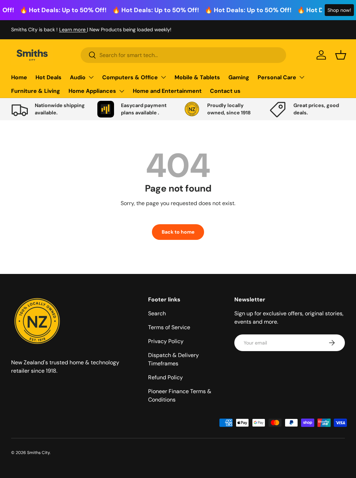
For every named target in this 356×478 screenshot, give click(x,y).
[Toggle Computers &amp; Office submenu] (163, 77)
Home (19, 77)
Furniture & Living (35, 91)
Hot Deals (48, 77)
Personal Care (277, 77)
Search (157, 313)
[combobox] (183, 55)
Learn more (73, 29)
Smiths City (38, 452)
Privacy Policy (166, 341)
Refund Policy (165, 377)
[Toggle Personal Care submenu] (302, 77)
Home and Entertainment (167, 91)
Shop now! (339, 10)
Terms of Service (169, 327)
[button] (340, 55)
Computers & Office (130, 77)
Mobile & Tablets (197, 77)
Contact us (225, 91)
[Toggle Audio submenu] (91, 77)
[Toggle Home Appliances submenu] (122, 91)
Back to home (178, 232)
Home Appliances (92, 91)
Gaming (238, 77)
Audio (78, 77)
